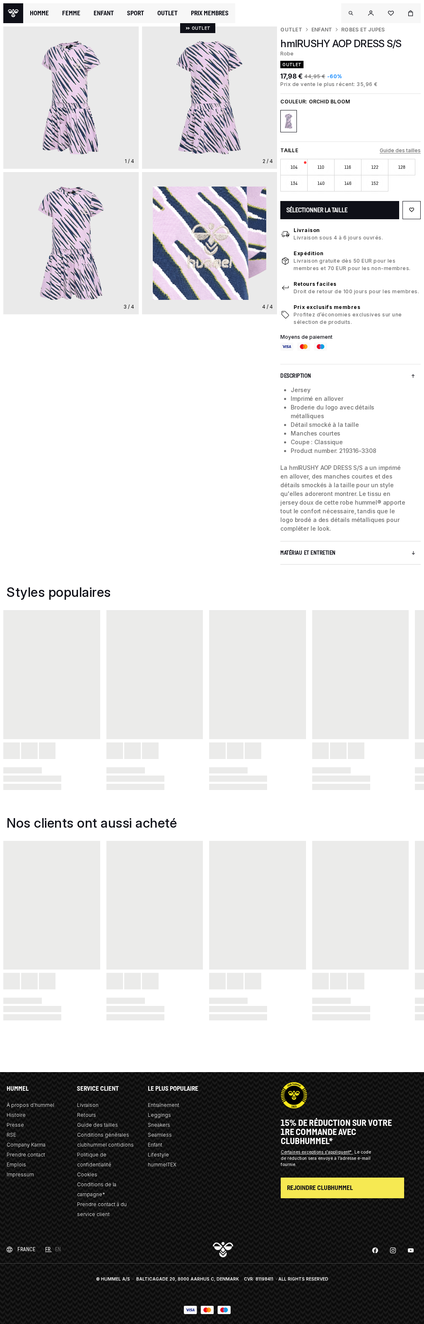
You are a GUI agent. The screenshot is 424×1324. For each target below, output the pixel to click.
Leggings (159, 1115)
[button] (351, 13)
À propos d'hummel (30, 1105)
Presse (15, 1125)
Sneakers (159, 1125)
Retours (86, 1115)
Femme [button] (71, 13)
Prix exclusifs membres (327, 307)
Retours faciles (315, 284)
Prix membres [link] (210, 13)
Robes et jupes (363, 29)
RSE (11, 1135)
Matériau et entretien (308, 553)
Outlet (291, 29)
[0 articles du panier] (411, 13)
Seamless (160, 1135)
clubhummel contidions (105, 1145)
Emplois (16, 1164)
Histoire (16, 1115)
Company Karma (26, 1145)
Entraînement (163, 1105)
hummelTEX (162, 1164)
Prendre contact (26, 1155)
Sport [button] (135, 13)
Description (295, 376)
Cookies (87, 1174)
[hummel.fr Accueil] (13, 13)
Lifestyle (158, 1155)
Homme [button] (39, 13)
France (26, 1249)
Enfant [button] (104, 13)
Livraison (307, 230)
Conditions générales (103, 1135)
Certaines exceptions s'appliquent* (317, 1151)
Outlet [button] (167, 13)
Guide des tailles (400, 150)
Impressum (20, 1174)
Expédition (308, 253)
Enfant (321, 29)
